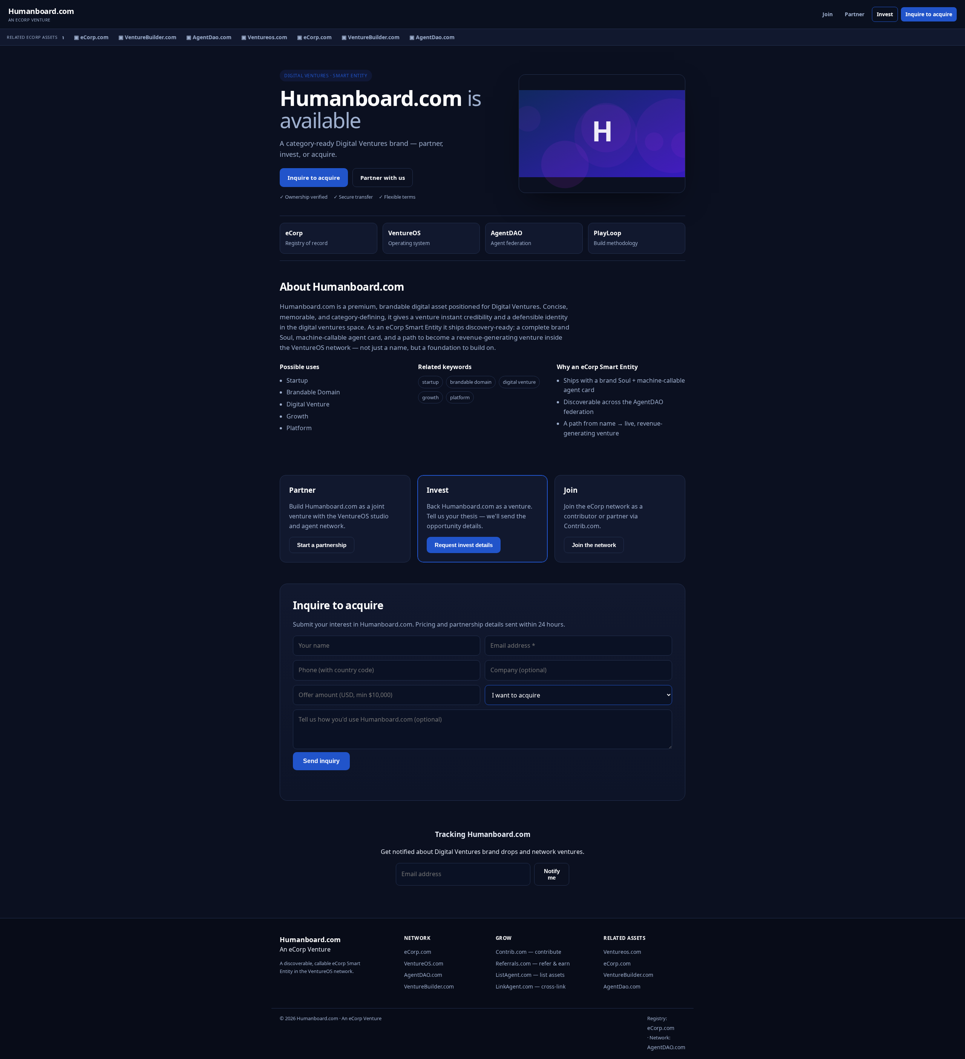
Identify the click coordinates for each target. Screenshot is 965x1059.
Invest (885, 14)
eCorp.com (417, 951)
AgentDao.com (622, 986)
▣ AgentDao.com (203, 37)
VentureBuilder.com (429, 986)
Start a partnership (321, 545)
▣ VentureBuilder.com (142, 37)
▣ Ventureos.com (259, 37)
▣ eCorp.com (86, 37)
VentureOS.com (423, 963)
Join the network (594, 545)
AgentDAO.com (423, 974)
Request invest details (464, 545)
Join (828, 14)
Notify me (552, 874)
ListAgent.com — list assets (530, 974)
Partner (854, 14)
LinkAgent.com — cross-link (530, 986)
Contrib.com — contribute (528, 951)
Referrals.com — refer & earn (533, 963)
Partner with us (382, 177)
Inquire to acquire (928, 14)
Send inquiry (321, 761)
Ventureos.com (622, 951)
